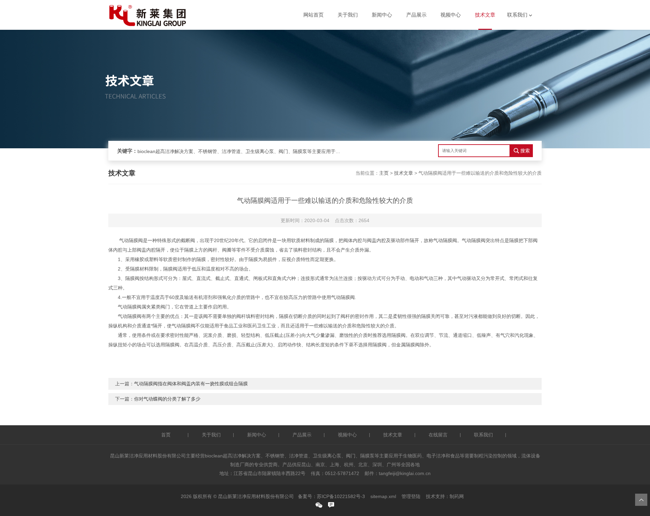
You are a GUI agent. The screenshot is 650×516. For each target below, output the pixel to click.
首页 (166, 434)
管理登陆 (411, 496)
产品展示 (416, 15)
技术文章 (485, 15)
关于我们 (348, 15)
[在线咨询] (331, 504)
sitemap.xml (383, 496)
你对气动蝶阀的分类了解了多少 (167, 399)
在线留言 (438, 434)
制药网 (457, 496)
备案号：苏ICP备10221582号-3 (331, 496)
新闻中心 (382, 15)
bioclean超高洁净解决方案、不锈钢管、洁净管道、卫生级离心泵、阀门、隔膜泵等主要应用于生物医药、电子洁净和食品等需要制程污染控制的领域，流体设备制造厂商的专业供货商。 (239, 151)
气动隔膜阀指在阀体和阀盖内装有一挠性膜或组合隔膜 (191, 383)
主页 (384, 173)
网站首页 (313, 15)
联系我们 (517, 15)
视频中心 (450, 15)
